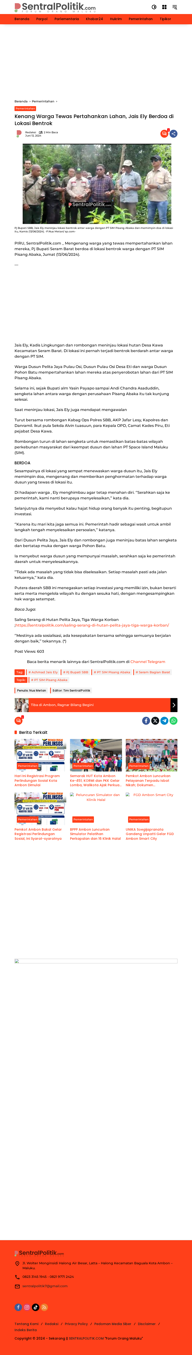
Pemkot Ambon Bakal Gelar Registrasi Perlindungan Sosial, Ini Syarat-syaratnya (38, 834)
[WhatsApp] (173, 721)
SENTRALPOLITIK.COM (86, 1338)
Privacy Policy (76, 1324)
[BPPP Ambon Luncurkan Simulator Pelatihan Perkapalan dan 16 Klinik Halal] (96, 809)
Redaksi (30, 132)
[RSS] (44, 1307)
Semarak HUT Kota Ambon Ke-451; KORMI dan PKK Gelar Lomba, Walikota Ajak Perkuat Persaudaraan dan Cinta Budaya (95, 781)
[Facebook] (146, 721)
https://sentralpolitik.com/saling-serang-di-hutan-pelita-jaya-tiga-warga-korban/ (92, 625)
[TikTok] (35, 1307)
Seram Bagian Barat (154, 672)
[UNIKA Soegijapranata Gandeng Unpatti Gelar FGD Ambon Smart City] (151, 809)
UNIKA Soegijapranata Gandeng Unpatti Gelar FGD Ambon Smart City (150, 834)
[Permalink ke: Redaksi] (20, 134)
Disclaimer (147, 1324)
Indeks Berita (26, 1330)
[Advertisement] (96, 61)
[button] (154, 7)
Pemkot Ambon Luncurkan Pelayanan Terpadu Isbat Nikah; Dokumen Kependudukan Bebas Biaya (151, 781)
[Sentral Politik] (55, 7)
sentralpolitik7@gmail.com (45, 1286)
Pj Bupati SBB (77, 672)
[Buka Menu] (164, 7)
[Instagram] (27, 1307)
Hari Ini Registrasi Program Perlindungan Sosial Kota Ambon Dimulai (37, 780)
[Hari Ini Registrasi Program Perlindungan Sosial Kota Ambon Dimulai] (40, 755)
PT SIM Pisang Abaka (113, 672)
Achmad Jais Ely (45, 672)
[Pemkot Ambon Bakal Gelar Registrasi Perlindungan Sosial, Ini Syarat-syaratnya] (40, 809)
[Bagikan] (173, 134)
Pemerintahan (25, 108)
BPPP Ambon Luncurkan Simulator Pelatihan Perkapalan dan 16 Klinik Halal (95, 834)
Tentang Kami (26, 1324)
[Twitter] (155, 721)
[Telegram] (164, 721)
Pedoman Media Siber (112, 1324)
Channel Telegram (147, 661)
